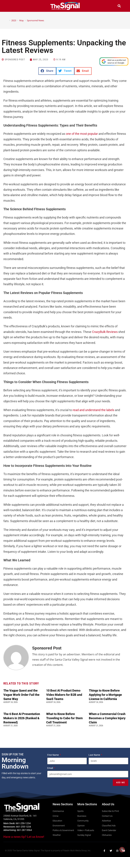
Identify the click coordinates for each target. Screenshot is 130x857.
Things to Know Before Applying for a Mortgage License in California (105, 695)
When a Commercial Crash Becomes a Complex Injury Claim (107, 718)
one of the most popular (82, 133)
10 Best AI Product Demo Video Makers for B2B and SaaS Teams (64, 695)
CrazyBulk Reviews (105, 332)
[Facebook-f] (104, 851)
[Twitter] (111, 851)
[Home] (7, 20)
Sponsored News (35, 20)
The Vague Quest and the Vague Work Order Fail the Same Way (21, 695)
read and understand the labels (93, 410)
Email (50, 768)
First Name (53, 755)
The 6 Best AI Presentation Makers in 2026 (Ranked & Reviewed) (21, 718)
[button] (10, 6)
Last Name (95, 755)
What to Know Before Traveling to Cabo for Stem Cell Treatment (64, 718)
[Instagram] (117, 851)
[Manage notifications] (122, 849)
